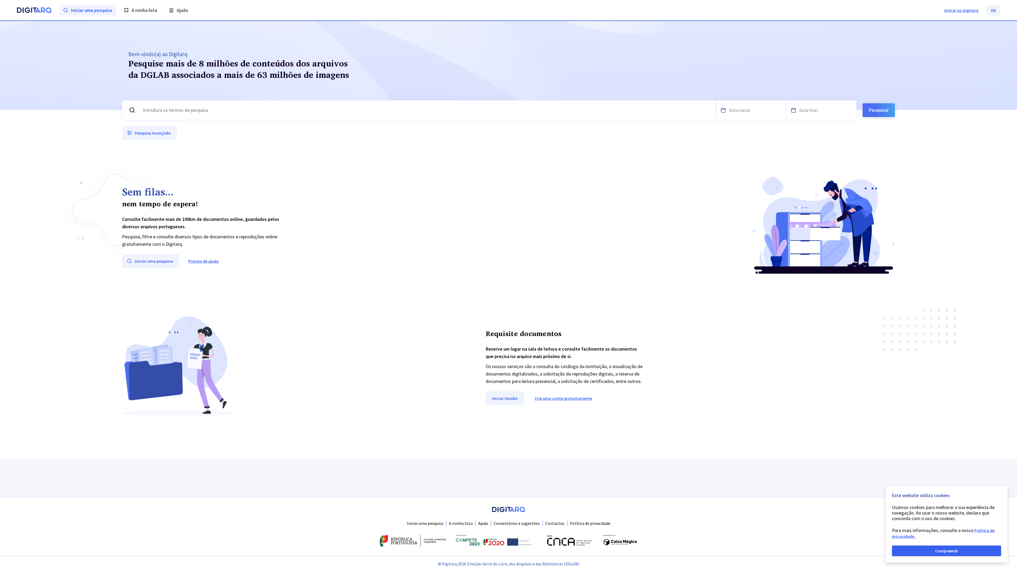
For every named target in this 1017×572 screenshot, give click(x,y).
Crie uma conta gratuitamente (563, 398)
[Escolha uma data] (723, 110)
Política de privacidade (590, 523)
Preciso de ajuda (203, 261)
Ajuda (483, 523)
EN (993, 10)
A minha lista (461, 523)
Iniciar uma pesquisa (425, 523)
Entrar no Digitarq (961, 10)
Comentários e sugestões (517, 523)
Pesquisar (879, 110)
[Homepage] (34, 10)
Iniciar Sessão (505, 398)
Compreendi (946, 550)
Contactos (554, 523)
